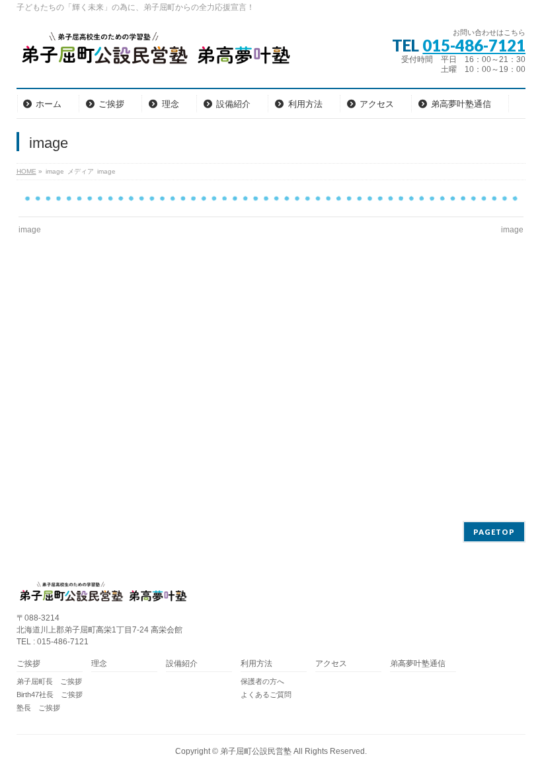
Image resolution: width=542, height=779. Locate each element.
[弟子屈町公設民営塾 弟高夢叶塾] (155, 52)
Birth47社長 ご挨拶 (50, 694)
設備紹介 (182, 664)
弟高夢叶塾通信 (417, 664)
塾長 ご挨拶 (38, 708)
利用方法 (256, 664)
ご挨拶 (28, 664)
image (30, 229)
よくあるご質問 (266, 694)
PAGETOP (494, 531)
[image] (271, 198)
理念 (99, 664)
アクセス (331, 664)
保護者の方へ (262, 681)
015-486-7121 (473, 45)
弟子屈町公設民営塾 (255, 751)
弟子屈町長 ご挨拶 (49, 681)
